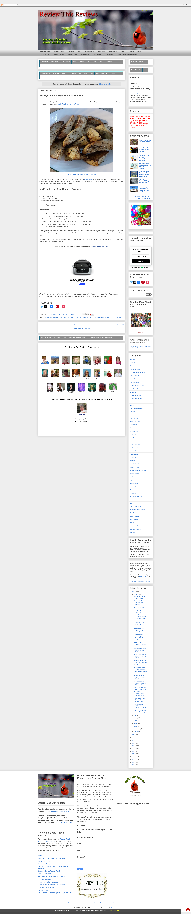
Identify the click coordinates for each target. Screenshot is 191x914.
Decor (74, 61)
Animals (132, 359)
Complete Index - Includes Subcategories (101, 337)
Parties (132, 477)
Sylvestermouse (59, 51)
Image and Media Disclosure (48, 882)
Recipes (94, 61)
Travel (100, 61)
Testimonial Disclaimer (46, 887)
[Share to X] (85, 314)
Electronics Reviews (136, 408)
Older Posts (119, 325)
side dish (110, 317)
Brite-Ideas (101, 51)
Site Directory (72, 903)
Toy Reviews (56, 73)
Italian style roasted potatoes (60, 317)
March (136, 726)
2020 (134, 748)
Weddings (133, 532)
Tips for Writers (100, 73)
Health (91, 73)
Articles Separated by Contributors (78, 337)
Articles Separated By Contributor (127, 54)
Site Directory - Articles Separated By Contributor (55, 893)
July (135, 715)
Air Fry (47, 317)
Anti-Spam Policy (44, 864)
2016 (134, 759)
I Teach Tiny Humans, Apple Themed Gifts (139, 693)
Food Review (134, 418)
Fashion (132, 411)
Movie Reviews (55, 61)
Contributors (137, 94)
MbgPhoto (71, 51)
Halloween (133, 434)
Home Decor (134, 447)
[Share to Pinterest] (88, 314)
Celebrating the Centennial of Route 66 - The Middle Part (144, 189)
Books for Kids (134, 382)
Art (131, 366)
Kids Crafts (133, 457)
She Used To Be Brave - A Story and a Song (144, 180)
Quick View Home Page (60, 337)
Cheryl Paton (109, 54)
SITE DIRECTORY (136, 69)
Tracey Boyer (97, 54)
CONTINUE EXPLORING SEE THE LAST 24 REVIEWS (141, 197)
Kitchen (74, 317)
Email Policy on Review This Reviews (51, 876)
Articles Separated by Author (88, 903)
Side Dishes (118, 317)
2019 (134, 751)
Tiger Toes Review (139, 665)
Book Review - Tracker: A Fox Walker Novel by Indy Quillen (144, 174)
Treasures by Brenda (134, 51)
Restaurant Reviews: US (137, 496)
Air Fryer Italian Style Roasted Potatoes (61, 95)
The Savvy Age (44, 54)
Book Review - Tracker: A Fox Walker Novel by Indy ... (139, 623)
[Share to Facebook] (86, 314)
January (136, 731)
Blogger (114, 908)
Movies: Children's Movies (138, 470)
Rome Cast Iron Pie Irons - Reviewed (140, 688)
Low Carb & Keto (135, 464)
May (135, 720)
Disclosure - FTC (44, 861)
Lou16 (122, 51)
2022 (134, 743)
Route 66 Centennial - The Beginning (140, 711)
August (136, 594)
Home (76, 325)
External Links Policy (45, 879)
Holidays (73, 73)
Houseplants (134, 454)
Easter (132, 405)
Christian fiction (135, 389)
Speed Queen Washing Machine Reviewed (140, 644)
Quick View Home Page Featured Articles (114, 903)
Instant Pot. (88, 179)
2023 (134, 740)
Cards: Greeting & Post (137, 385)
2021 (134, 746)
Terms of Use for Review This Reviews (51, 885)
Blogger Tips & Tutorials (137, 372)
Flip (93, 315)
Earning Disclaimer (44, 874)
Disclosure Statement (113, 910)
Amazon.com (143, 576)
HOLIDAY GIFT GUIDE (140, 225)
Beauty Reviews (45, 65)
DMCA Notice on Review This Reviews (51, 871)
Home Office (134, 451)
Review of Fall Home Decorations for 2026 (140, 650)
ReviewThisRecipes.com (99, 246)
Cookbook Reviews (136, 395)
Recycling (133, 493)
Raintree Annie (72, 54)
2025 (134, 735)
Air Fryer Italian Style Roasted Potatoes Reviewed (81, 174)
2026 (134, 592)
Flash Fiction (134, 415)
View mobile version (81, 329)
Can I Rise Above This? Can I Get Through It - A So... (140, 705)
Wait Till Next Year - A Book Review (145, 140)
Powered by (136, 267)
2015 (134, 762)
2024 (134, 737)
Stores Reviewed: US (136, 506)
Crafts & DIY (65, 73)
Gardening (81, 61)
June (135, 718)
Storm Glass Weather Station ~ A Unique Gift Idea (140, 656)
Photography (108, 61)
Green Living (134, 431)
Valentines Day (134, 526)
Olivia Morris (113, 51)
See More (43, 76)
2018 (134, 754)
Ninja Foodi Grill (83, 317)
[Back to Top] (188, 910)
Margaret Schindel (58, 54)
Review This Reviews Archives (139, 500)
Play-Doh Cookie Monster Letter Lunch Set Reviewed (144, 158)
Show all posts (105, 84)
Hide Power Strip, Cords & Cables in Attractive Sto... (140, 683)
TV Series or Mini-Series (137, 509)
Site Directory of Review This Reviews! (51, 858)
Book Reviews (45, 61)
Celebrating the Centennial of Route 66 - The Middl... (139, 637)
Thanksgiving (134, 513)
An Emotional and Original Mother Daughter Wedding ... (140, 670)
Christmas (133, 392)
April (135, 723)
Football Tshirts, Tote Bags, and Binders (140, 661)
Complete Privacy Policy (64, 822)
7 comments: (74, 314)
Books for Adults (135, 379)
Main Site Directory (46, 337)
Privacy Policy (43, 890)
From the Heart (110, 73)
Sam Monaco (85, 54)
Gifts (88, 61)
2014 (134, 765)
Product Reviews (45, 73)
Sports (85, 73)
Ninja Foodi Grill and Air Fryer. (68, 104)
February (137, 729)
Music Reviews (66, 61)
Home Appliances (135, 444)
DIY (131, 402)
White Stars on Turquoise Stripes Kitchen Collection (145, 166)
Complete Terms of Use (60, 811)
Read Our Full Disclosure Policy (140, 581)
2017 (134, 756)
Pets (79, 73)
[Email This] (83, 314)
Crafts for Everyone (136, 398)
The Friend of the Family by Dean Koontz (139, 677)
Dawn (79, 51)
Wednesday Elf (89, 51)
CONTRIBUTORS (45, 51)
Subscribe (140, 261)
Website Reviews (135, 529)
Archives (132, 362)
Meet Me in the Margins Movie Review (144, 149)
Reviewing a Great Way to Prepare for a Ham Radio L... (140, 699)
